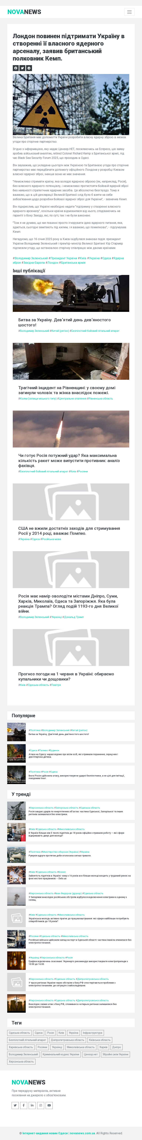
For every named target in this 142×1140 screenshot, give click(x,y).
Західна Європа (34, 262)
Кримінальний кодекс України (61, 1054)
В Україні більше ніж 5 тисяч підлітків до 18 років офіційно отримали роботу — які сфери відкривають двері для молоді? (76, 834)
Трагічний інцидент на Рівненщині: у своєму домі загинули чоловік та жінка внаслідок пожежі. (66, 390)
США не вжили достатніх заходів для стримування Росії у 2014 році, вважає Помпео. (69, 531)
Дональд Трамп (74, 617)
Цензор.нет (91, 1054)
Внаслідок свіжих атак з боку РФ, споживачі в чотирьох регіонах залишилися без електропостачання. (73, 1005)
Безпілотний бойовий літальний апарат (95, 330)
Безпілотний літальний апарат (27, 1040)
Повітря (56, 684)
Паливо (43, 750)
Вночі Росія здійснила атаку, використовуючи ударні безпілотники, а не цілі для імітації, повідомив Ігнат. (77, 777)
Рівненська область (101, 398)
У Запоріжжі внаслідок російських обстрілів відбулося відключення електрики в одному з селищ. (78, 898)
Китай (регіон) (60, 330)
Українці (57, 617)
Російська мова (51, 539)
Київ (83, 258)
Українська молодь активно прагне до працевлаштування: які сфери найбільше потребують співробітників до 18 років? (79, 919)
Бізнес (62, 872)
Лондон (53, 262)
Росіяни (83, 471)
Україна (94, 258)
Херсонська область (42, 807)
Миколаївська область (72, 829)
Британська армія (73, 262)
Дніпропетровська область (93, 979)
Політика (35, 730)
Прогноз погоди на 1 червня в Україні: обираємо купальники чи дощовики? (66, 676)
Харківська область (21, 1047)
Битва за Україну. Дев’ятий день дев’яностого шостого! (64, 322)
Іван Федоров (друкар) (69, 893)
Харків (103, 1047)
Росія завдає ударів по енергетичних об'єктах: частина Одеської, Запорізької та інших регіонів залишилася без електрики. (76, 812)
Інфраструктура (92, 1032)
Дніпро (116, 1047)
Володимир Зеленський (31, 258)
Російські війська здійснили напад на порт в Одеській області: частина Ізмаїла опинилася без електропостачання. (80, 941)
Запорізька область (67, 807)
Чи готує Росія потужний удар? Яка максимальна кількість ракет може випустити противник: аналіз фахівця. (69, 460)
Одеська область (38, 684)
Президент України (63, 258)
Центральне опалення (72, 398)
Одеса (106, 258)
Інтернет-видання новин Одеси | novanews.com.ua (59, 1133)
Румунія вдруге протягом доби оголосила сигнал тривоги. (60, 855)
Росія (45, 771)
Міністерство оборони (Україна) (61, 851)
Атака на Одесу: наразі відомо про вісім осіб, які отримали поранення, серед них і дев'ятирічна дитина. (73, 755)
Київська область (100, 1040)
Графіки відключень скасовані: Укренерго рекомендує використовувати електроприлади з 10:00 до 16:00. (78, 962)
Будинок (54, 750)
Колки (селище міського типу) (38, 398)
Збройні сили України (115, 1054)
